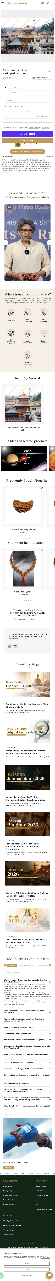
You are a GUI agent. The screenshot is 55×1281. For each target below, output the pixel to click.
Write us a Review (8, 1230)
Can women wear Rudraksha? (16, 1083)
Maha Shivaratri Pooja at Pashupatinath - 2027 (23, 428)
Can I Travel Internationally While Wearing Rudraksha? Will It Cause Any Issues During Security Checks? (27, 1099)
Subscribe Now (27, 140)
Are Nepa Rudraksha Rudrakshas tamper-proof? (24, 1040)
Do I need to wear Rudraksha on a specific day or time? (27, 1075)
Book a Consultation (9, 1200)
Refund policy (7, 1186)
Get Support (8, 1167)
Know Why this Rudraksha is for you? (26, 151)
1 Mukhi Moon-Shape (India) (23, 530)
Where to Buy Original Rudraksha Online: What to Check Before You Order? (25, 752)
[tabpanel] (27, 36)
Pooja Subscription (9, 1204)
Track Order (39, 1191)
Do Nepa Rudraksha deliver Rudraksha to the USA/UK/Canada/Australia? (23, 1090)
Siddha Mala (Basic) (23, 592)
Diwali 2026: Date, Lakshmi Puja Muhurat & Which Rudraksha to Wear (26, 941)
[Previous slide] (25, 537)
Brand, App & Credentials (26, 965)
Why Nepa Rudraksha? (10, 1221)
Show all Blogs (27, 668)
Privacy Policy (7, 1191)
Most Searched (12, 965)
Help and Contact (41, 1186)
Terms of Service (8, 1234)
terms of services (34, 127)
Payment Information (42, 1200)
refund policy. (46, 127)
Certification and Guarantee (12, 1225)
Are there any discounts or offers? (18, 1062)
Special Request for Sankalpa (14, 107)
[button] (5, 242)
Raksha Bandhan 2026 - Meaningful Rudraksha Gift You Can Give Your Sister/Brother (23, 847)
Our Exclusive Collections (11, 1195)
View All (6, 1114)
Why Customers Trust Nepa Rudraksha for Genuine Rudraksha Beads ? (25, 981)
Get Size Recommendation (44, 1209)
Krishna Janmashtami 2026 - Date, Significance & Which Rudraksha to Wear (25, 798)
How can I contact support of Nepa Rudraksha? (23, 1069)
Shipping (50, 156)
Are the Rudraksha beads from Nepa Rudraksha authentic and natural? (24, 1020)
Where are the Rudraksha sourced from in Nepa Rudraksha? (24, 1012)
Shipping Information (42, 1195)
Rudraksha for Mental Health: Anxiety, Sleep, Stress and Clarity (27, 705)
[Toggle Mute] (9, 207)
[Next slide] (29, 537)
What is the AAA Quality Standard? (18, 1027)
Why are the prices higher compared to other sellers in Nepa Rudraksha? (27, 1047)
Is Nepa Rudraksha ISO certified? (18, 1033)
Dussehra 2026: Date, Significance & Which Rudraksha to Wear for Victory (27, 894)
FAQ (37, 1204)
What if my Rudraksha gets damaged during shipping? (27, 1106)
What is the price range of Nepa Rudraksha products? (26, 1054)
